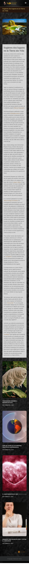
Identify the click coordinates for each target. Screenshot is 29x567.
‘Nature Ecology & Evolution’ (11, 200)
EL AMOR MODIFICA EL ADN (10, 494)
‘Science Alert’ (10, 303)
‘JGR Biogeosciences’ (15, 113)
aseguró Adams (17, 182)
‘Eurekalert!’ (8, 256)
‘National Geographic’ (19, 108)
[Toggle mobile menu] (26, 3)
